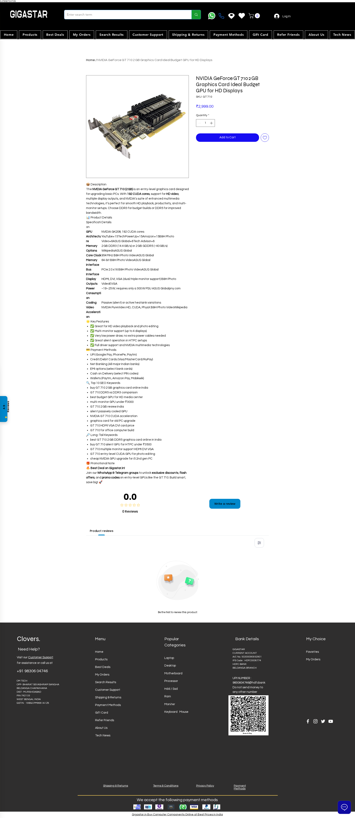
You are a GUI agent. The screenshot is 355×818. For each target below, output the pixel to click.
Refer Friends (104, 720)
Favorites (312, 651)
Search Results (105, 682)
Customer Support (40, 657)
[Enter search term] (196, 14)
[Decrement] (199, 123)
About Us (101, 727)
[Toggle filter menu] (259, 543)
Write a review (224, 504)
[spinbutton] (205, 123)
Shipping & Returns (108, 697)
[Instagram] (315, 721)
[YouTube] (330, 721)
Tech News (102, 735)
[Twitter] (323, 721)
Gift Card (101, 712)
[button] (255, 15)
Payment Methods (108, 705)
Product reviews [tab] (101, 531)
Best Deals (102, 667)
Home (90, 60)
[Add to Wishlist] (265, 137)
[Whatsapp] (211, 15)
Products (101, 659)
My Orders (102, 674)
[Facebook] (308, 721)
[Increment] (211, 123)
